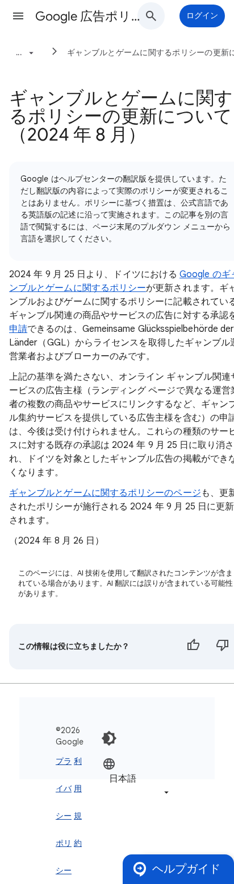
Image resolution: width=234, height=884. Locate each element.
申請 (18, 329)
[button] (18, 16)
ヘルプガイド (186, 869)
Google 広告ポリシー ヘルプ (92, 16)
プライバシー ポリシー (64, 815)
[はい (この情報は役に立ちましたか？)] (193, 647)
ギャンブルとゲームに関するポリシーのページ (105, 493)
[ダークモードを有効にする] (109, 738)
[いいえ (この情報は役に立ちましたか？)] (222, 647)
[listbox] (136, 778)
